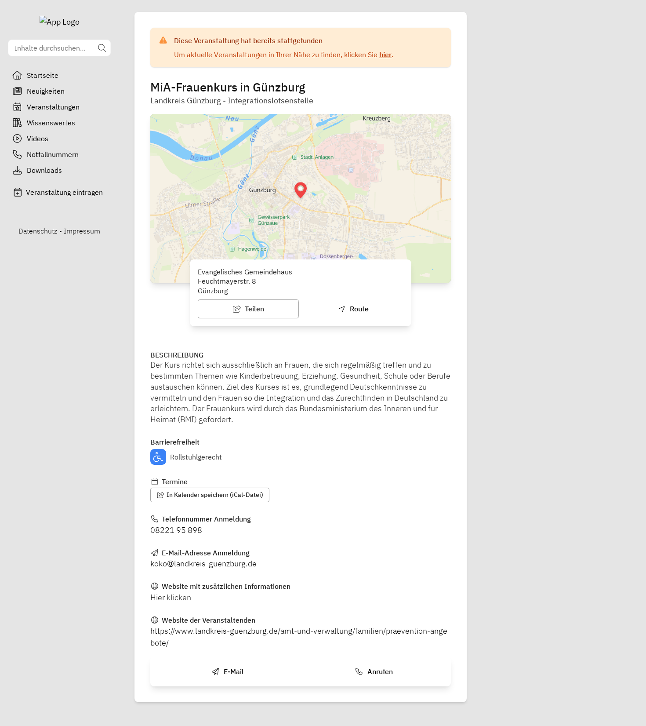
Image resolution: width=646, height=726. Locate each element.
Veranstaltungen (53, 106)
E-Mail (233, 671)
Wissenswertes (51, 122)
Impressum (82, 230)
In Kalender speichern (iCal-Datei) (214, 495)
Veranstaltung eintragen (64, 192)
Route (358, 308)
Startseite (42, 75)
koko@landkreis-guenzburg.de (203, 563)
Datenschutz (37, 230)
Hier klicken (170, 597)
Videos (37, 138)
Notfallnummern (53, 154)
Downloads (44, 170)
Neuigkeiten (46, 91)
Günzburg (213, 290)
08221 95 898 (176, 530)
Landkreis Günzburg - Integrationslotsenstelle (231, 100)
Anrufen (379, 671)
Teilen (253, 308)
